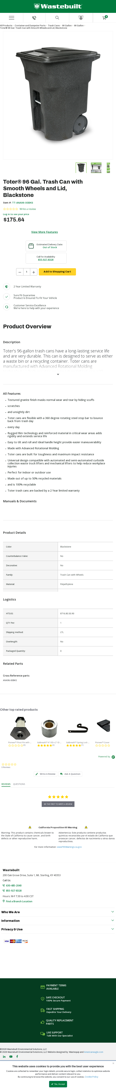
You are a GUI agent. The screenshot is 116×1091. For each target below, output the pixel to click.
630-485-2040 (13, 885)
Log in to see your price (16, 214)
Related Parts (13, 664)
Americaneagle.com (93, 1052)
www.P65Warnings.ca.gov (69, 847)
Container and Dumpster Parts (30, 25)
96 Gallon (67, 25)
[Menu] (11, 17)
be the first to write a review (58, 804)
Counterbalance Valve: (17, 556)
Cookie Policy (91, 1077)
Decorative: (11, 565)
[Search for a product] (57, 18)
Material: (10, 584)
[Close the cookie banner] (113, 1063)
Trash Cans (54, 25)
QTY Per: (10, 622)
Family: (9, 574)
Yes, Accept (59, 1084)
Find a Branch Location (19, 901)
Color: (9, 546)
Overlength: (12, 641)
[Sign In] (81, 18)
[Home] (58, 6)
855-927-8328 (45, 259)
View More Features (44, 232)
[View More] (58, 374)
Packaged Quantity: (15, 650)
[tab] (45, 774)
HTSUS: (9, 613)
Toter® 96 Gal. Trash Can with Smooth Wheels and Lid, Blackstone (33, 28)
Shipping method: (14, 632)
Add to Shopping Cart (57, 271)
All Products (6, 25)
